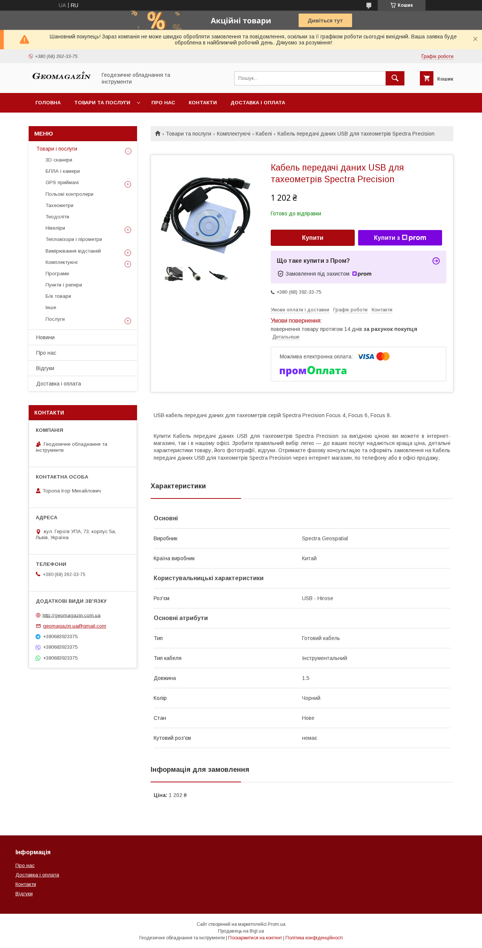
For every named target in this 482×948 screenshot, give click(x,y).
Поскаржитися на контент (255, 937)
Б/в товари (58, 296)
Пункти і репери (64, 285)
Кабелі (264, 134)
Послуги (55, 319)
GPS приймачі (62, 182)
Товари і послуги (56, 149)
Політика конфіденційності (314, 937)
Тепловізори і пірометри (74, 239)
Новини (45, 337)
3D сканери (59, 160)
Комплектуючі (233, 134)
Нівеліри (55, 228)
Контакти (203, 102)
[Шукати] (395, 78)
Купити (312, 238)
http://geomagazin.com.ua (72, 615)
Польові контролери (69, 194)
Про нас (163, 102)
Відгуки (45, 368)
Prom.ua (276, 924)
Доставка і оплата (257, 102)
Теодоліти (57, 216)
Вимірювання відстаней (73, 251)
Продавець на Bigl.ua (241, 931)
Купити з (387, 238)
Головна (48, 102)
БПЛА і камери (63, 171)
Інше (51, 307)
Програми (57, 273)
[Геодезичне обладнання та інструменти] (61, 83)
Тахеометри (59, 205)
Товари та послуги (102, 102)
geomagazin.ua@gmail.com (74, 626)
